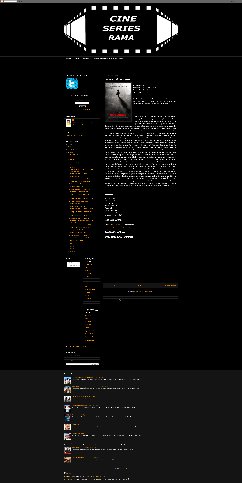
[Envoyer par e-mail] (126, 224)
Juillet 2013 (88, 324)
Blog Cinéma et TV (69, 479)
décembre (73, 154)
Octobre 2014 (89, 292)
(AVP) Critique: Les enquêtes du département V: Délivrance (87, 396)
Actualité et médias (96, 476)
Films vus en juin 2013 (76, 240)
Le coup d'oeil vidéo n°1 (76, 230)
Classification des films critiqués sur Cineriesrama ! (108, 58)
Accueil (68, 58)
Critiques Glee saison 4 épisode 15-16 (80, 189)
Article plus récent (110, 285)
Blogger (128, 468)
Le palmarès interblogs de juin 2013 (80, 225)
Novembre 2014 (89, 295)
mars (71, 251)
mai (71, 246)
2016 (69, 144)
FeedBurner (86, 109)
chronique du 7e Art (115, 227)
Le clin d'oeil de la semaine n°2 (78, 206)
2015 (69, 147)
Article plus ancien (170, 285)
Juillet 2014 (88, 283)
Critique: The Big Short (78, 433)
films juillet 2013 (125, 227)
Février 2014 (88, 267)
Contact (77, 58)
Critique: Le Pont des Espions (79, 415)
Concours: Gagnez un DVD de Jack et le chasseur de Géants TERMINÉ (82, 443)
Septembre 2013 (90, 331)
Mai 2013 (87, 318)
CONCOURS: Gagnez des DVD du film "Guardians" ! (85, 448)
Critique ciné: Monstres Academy (79, 191)
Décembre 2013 (89, 340)
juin (71, 243)
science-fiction (138, 227)
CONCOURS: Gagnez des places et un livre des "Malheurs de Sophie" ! (90, 387)
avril (71, 248)
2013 (69, 152)
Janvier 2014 (89, 264)
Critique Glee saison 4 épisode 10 (79, 235)
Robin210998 (78, 120)
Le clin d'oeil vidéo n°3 (76, 186)
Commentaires (72, 265)
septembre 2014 (90, 289)
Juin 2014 (88, 280)
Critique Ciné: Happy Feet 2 (77, 232)
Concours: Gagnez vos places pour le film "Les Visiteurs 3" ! (87, 377)
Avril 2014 (88, 274)
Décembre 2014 (89, 298)
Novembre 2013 (89, 337)
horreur (131, 227)
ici (82, 355)
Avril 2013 (88, 315)
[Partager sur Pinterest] (133, 224)
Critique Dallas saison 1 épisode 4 (79, 178)
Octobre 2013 (89, 334)
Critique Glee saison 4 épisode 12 (79, 215)
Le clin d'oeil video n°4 (76, 176)
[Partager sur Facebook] (132, 224)
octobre (72, 159)
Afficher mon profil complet (80, 124)
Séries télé (104, 476)
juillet (71, 167)
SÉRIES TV (86, 58)
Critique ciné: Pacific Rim (76, 184)
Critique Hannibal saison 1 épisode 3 (80, 227)
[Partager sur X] (130, 224)
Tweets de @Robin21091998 (74, 135)
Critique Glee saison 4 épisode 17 (79, 173)
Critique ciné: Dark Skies (76, 203)
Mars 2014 (88, 270)
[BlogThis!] (128, 224)
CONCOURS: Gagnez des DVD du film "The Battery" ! (86, 457)
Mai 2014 (87, 277)
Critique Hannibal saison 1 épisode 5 (80, 181)
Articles (70, 262)
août (71, 164)
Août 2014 (88, 286)
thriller (144, 227)
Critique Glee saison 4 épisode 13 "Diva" (81, 208)
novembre (73, 157)
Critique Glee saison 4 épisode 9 (79, 237)
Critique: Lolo (75, 424)
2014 (69, 149)
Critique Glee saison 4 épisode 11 (79, 218)
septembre (73, 162)
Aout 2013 (88, 327)
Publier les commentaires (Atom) (144, 291)
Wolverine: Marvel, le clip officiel (78, 201)
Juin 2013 (88, 321)
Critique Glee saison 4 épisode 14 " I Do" (81, 198)
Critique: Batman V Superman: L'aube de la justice (85, 405)
